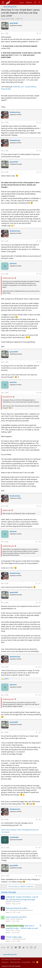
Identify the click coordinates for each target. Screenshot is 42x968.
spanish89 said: (7, 397)
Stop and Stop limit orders (16, 908)
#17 (40, 847)
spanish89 (6, 19)
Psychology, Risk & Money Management (21, 910)
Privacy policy (26, 962)
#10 (40, 542)
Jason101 (8, 939)
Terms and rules (15, 962)
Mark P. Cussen (10, 930)
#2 (40, 122)
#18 (40, 876)
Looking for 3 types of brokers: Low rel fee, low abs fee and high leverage (22, 898)
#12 (40, 602)
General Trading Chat (16, 919)
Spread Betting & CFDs (19, 939)
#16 (40, 819)
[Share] (37, 33)
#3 (40, 151)
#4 (40, 172)
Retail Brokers (16, 901)
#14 (40, 695)
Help (33, 962)
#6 (40, 274)
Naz (7, 910)
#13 (40, 667)
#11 (40, 583)
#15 (40, 732)
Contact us (5, 962)
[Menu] (2, 2)
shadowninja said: (8, 278)
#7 (40, 362)
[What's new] (35, 2)
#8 (40, 392)
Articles (18, 930)
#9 (40, 506)
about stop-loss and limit (16, 917)
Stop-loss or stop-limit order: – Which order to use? (22, 926)
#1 (40, 33)
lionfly (7, 919)
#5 (40, 241)
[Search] (39, 2)
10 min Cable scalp (14, 937)
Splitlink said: (6, 510)
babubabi (8, 901)
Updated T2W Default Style (11, 959)
